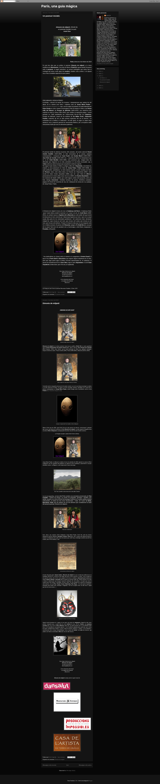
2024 (100, 71)
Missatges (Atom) (71, 770)
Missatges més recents (49, 765)
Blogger (90, 780)
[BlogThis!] (70, 292)
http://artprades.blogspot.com (51, 106)
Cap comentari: (61, 292)
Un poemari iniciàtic (51, 16)
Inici (67, 765)
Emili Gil (108, 15)
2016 (100, 87)
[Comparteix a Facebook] (73, 292)
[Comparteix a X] (71, 292)
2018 (100, 85)
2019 (100, 75)
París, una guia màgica (59, 6)
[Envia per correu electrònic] (68, 292)
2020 (100, 73)
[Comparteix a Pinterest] (74, 292)
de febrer (102, 77)
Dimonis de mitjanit (51, 303)
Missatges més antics (85, 765)
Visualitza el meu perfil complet (105, 63)
